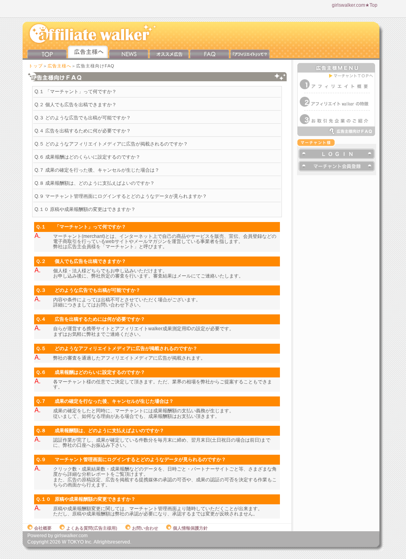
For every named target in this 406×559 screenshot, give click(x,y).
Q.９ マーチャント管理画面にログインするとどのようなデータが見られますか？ (120, 196)
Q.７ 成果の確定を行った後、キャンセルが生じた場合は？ (96, 170)
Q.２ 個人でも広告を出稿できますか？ (75, 104)
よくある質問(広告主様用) (91, 528)
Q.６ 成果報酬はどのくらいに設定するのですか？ (87, 157)
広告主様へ (59, 65)
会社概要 (43, 528)
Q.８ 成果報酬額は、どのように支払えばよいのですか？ (94, 183)
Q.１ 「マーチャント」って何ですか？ (75, 91)
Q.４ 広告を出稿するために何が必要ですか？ (82, 131)
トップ (36, 65)
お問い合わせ (145, 528)
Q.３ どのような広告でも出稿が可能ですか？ (82, 118)
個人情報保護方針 (190, 528)
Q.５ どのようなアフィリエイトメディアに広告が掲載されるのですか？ (111, 144)
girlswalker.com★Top (354, 5)
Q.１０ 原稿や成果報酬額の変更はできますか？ (85, 209)
